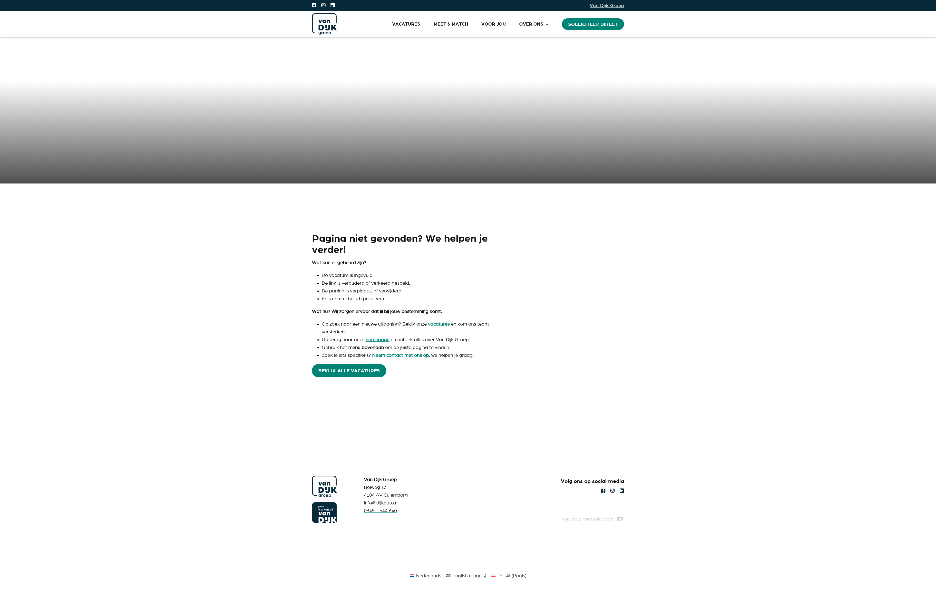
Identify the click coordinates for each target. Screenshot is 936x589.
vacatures (439, 324)
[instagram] (323, 5)
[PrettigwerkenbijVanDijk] (324, 504)
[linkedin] (333, 5)
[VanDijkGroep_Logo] (324, 478)
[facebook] (314, 5)
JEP (619, 518)
